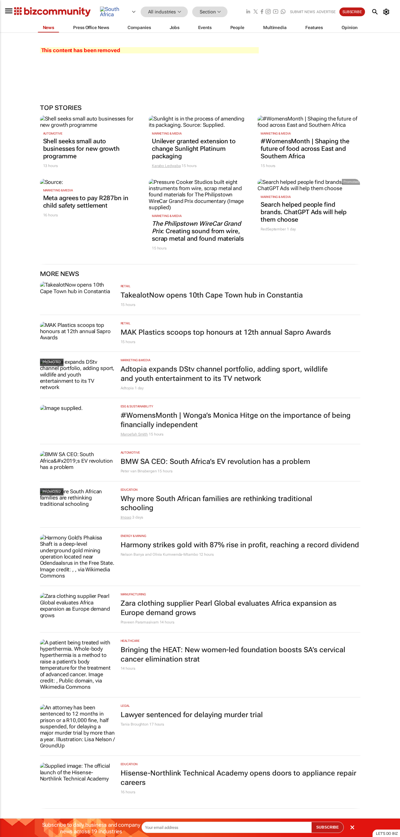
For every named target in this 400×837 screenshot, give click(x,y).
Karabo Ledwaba (166, 166)
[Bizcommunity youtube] (275, 12)
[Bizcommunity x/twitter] (255, 12)
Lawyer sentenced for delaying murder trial (192, 715)
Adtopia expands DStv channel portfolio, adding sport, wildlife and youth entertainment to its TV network (224, 374)
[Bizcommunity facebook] (261, 12)
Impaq (126, 517)
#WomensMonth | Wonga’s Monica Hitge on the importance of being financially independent (236, 420)
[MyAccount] (387, 12)
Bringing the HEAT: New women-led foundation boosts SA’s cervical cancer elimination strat (233, 654)
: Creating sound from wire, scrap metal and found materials (198, 231)
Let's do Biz (387, 833)
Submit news (302, 12)
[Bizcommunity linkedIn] (248, 12)
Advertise (326, 12)
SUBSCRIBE (327, 827)
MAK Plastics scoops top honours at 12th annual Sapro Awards (226, 332)
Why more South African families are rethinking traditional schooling (216, 503)
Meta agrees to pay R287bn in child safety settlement (85, 201)
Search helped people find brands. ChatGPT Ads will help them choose (304, 212)
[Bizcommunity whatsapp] (283, 12)
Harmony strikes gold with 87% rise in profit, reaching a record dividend (240, 545)
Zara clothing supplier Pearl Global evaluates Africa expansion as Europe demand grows (229, 608)
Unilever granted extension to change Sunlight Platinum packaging (194, 148)
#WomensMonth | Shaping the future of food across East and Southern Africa (305, 148)
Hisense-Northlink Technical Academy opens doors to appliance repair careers (238, 778)
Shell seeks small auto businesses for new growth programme (81, 148)
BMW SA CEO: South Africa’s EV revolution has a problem (215, 461)
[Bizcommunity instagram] (268, 12)
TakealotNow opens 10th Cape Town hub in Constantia (212, 295)
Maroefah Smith (134, 434)
